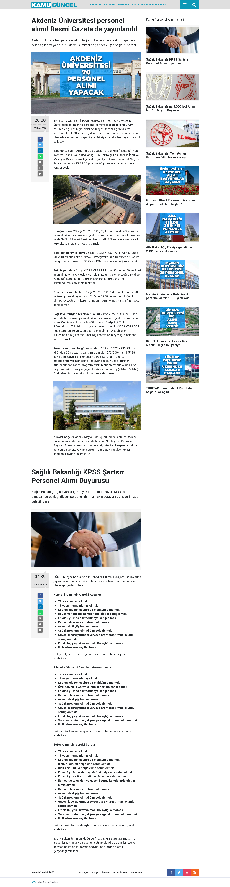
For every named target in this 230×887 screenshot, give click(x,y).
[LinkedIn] (40, 150)
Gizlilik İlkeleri (120, 872)
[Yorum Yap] (40, 173)
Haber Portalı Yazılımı (47, 882)
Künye (95, 872)
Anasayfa (83, 872)
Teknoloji (123, 4)
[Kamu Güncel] (54, 4)
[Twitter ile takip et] (179, 872)
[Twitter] (40, 144)
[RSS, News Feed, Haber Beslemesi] (195, 872)
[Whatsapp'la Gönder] (40, 156)
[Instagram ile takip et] (187, 872)
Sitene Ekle (136, 872)
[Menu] (185, 5)
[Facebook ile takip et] (171, 872)
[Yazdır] (40, 167)
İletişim (106, 872)
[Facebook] (40, 139)
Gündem (95, 4)
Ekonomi (109, 4)
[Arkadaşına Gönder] (40, 162)
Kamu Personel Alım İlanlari (149, 4)
